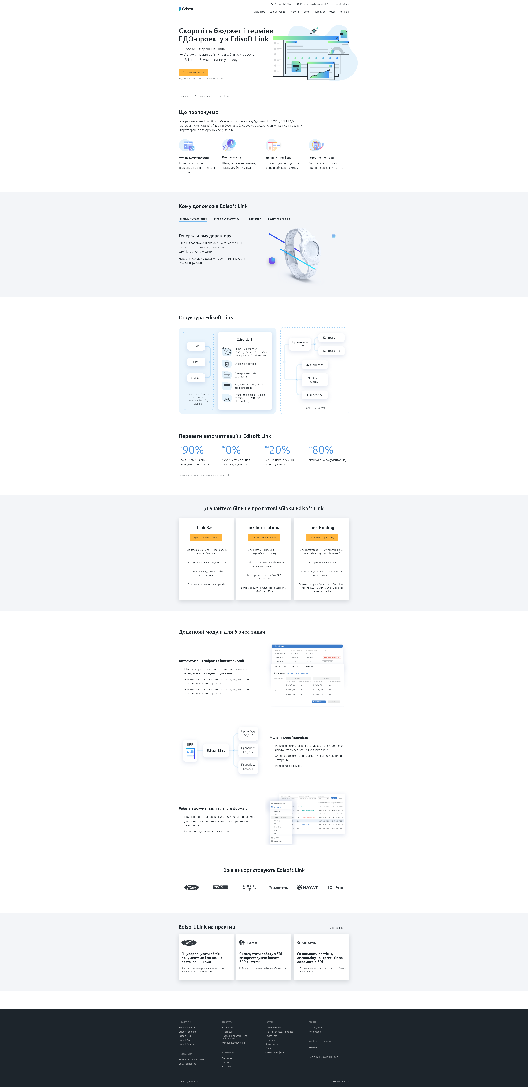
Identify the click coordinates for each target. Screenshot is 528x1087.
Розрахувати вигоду (193, 72)
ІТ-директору (253, 218)
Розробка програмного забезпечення (234, 1037)
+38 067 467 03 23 (283, 4)
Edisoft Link (185, 1035)
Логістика (270, 1040)
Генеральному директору (193, 218)
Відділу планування (279, 218)
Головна (183, 96)
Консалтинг (228, 1027)
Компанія (345, 11)
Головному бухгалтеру (226, 218)
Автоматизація (277, 11)
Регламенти (228, 1058)
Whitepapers (315, 1031)
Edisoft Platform (342, 4)
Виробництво (272, 1044)
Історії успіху (315, 1027)
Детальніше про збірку (206, 537)
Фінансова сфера (274, 1052)
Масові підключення (233, 1042)
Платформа (259, 11)
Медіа (332, 11)
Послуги (294, 11)
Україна (313, 1047)
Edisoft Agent (186, 1040)
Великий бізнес (273, 1027)
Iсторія (225, 1062)
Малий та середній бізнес (279, 1031)
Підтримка (319, 11)
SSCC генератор (187, 1063)
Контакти (227, 1066)
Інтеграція (227, 1031)
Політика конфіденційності (323, 1056)
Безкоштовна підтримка (192, 1059)
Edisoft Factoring (187, 1031)
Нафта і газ (271, 1035)
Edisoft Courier (186, 1044)
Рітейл (268, 1048)
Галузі (306, 11)
